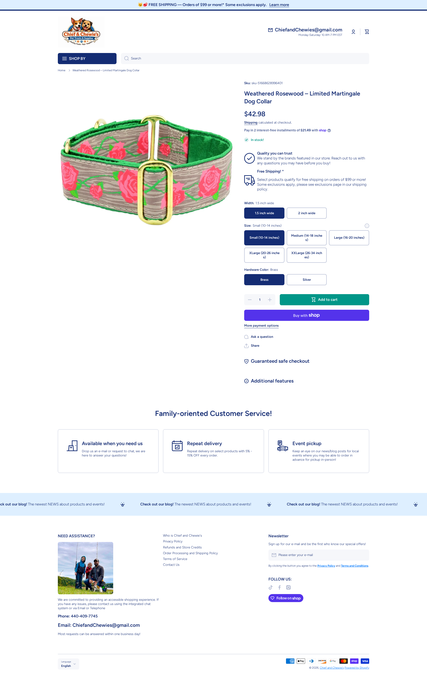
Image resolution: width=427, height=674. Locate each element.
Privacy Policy (172, 541)
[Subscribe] (363, 555)
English (66, 666)
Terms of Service (175, 559)
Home (61, 70)
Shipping (251, 122)
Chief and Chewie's (332, 667)
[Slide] (367, 226)
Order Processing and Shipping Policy (190, 553)
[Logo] (81, 31)
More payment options (261, 326)
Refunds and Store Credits (182, 547)
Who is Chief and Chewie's (182, 535)
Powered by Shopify (356, 667)
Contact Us (171, 565)
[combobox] (245, 58)
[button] (367, 32)
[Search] (125, 58)
